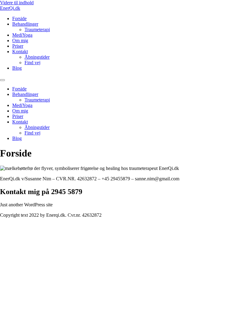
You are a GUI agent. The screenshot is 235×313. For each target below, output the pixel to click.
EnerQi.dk (10, 8)
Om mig (20, 40)
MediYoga (22, 35)
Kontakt (20, 51)
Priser (17, 46)
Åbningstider (37, 57)
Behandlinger (25, 24)
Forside (19, 18)
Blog (17, 68)
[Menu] (2, 80)
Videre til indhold (17, 2)
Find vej (32, 62)
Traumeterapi (37, 29)
